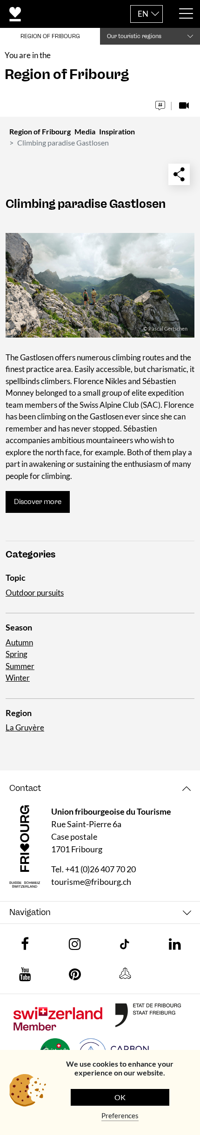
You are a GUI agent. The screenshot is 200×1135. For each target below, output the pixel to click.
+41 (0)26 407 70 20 (100, 869)
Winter (18, 678)
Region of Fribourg (40, 131)
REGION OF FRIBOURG (50, 36)
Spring (16, 654)
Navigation (30, 912)
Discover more (37, 502)
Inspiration (117, 131)
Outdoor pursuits (35, 592)
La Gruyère (25, 727)
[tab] (100, 788)
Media (84, 131)
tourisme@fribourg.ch (91, 881)
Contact (25, 788)
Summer (20, 666)
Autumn (19, 642)
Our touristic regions (134, 36)
